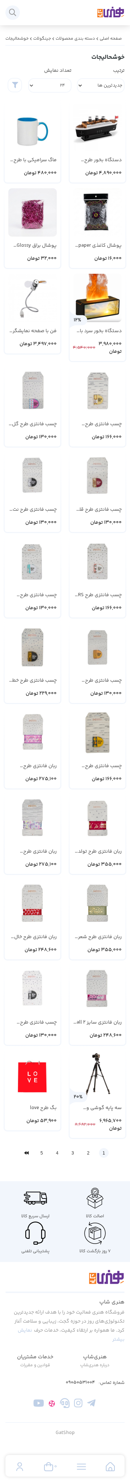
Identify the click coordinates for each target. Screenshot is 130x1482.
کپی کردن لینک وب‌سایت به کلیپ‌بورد (65, 117)
